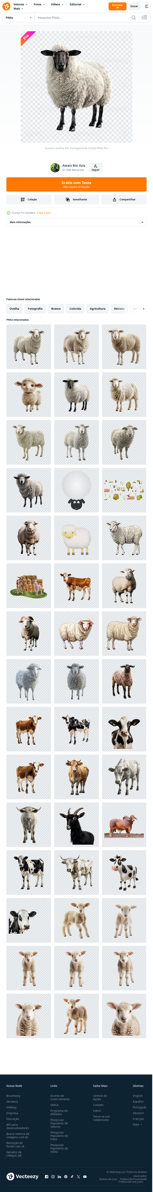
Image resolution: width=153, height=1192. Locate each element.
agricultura (97, 308)
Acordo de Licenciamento (59, 1097)
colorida (75, 308)
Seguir (95, 169)
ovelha (14, 308)
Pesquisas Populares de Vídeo (58, 1148)
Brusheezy (13, 1096)
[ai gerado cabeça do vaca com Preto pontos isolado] (28, 920)
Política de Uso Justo (128, 1181)
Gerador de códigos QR (14, 1153)
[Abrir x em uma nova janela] (78, 1176)
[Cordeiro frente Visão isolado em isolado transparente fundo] (76, 920)
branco (56, 308)
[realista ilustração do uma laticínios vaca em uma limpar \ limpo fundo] (76, 777)
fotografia (35, 308)
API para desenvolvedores (17, 1126)
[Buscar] (133, 17)
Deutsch (135, 1113)
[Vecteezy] (6, 6)
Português (137, 1107)
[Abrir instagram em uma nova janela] (53, 1176)
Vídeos (55, 4)
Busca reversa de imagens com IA (17, 1135)
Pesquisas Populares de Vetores (58, 1123)
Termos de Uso (105, 1179)
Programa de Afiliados (58, 1112)
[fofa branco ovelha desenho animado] (76, 490)
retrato (119, 308)
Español (135, 1101)
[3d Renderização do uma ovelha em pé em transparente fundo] (28, 442)
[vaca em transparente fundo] (28, 872)
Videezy (11, 1107)
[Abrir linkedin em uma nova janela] (59, 1176)
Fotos (37, 4)
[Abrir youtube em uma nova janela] (84, 1176)
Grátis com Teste (76, 184)
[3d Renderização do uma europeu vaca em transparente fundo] (124, 872)
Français (135, 1119)
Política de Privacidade (130, 1179)
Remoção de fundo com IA (15, 1144)
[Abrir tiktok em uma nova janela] (72, 1176)
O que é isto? (44, 213)
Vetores (19, 4)
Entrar (134, 6)
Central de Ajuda (98, 1097)
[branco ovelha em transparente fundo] (28, 346)
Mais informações (20, 222)
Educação (12, 1119)
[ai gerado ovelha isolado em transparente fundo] (28, 538)
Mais (17, 8)
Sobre (95, 1111)
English (135, 1096)
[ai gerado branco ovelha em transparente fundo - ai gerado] (28, 681)
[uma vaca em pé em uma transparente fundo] (28, 729)
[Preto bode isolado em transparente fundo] (76, 824)
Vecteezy (12, 1101)
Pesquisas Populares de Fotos (58, 1135)
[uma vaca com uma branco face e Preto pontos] (124, 729)
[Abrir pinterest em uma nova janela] (65, 1176)
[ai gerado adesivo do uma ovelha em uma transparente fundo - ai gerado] (124, 538)
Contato (96, 1105)
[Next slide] (137, 308)
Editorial (75, 4)
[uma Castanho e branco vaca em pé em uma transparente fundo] (76, 585)
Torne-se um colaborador (99, 1118)
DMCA (54, 1105)
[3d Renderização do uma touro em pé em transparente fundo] (124, 777)
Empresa (12, 1113)
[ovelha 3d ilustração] (76, 538)
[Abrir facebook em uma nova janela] (46, 1176)
